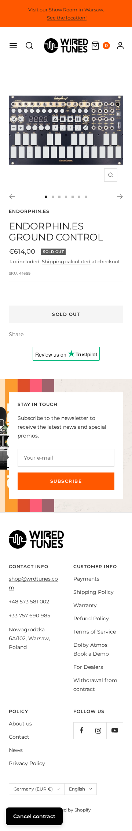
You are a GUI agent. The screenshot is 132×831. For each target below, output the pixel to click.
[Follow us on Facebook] (81, 730)
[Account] (120, 45)
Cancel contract (34, 816)
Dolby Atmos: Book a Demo (91, 649)
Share (16, 334)
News (16, 750)
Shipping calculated (66, 261)
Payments (86, 578)
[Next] (120, 196)
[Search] (29, 45)
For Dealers (88, 667)
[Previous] (12, 196)
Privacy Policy (27, 763)
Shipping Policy (93, 592)
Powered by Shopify (69, 810)
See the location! (67, 18)
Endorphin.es (29, 211)
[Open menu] (13, 45)
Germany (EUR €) (33, 789)
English (77, 789)
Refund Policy (91, 618)
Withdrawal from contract (95, 684)
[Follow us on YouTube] (114, 730)
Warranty (85, 605)
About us (20, 723)
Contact (19, 737)
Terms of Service (94, 631)
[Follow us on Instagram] (98, 730)
